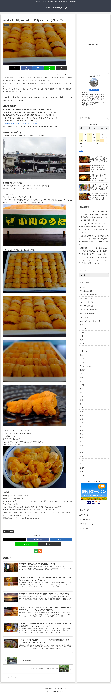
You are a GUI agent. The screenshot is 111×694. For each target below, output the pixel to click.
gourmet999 (94, 90)
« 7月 (81, 151)
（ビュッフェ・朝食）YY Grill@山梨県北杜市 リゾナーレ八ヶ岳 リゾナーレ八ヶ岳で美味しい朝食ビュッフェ (93, 260)
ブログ (6, 531)
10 (81, 137)
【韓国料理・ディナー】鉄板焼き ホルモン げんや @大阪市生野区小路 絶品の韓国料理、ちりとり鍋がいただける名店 (93, 251)
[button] (61, 68)
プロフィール (84, 528)
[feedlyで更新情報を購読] (36, 551)
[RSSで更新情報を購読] (40, 551)
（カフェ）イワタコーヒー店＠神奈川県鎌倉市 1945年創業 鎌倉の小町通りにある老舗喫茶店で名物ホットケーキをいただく (94, 240)
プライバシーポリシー (87, 524)
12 (89, 137)
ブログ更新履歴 (84, 519)
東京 (12, 531)
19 (89, 140)
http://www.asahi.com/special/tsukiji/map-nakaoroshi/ (21, 123)
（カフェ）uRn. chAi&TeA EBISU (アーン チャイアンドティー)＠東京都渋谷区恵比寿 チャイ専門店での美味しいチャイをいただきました (94, 228)
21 (98, 140)
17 (81, 140)
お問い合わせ (84, 515)
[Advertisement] (94, 28)
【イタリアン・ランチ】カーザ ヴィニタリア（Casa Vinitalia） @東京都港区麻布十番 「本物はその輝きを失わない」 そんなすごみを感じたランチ (93, 216)
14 (98, 137)
